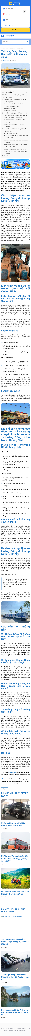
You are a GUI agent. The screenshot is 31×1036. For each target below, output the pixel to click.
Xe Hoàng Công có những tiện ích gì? (16, 149)
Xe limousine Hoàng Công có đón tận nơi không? (17, 141)
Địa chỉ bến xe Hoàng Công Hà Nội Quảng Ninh (15, 121)
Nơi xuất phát (9, 8)
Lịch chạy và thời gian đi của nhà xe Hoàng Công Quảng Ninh (15, 105)
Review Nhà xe (16, 48)
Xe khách (23, 48)
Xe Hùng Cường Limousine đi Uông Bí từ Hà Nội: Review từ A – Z (15, 977)
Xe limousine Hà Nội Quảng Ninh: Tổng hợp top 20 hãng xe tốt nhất (15, 941)
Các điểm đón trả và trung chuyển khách (15, 125)
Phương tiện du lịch (6, 48)
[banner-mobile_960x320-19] (15, 164)
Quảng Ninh (4, 788)
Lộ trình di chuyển (11, 110)
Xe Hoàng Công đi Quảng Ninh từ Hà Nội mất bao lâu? (17, 136)
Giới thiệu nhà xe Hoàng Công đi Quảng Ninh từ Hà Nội (15, 96)
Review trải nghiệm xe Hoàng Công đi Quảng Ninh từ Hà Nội (15, 130)
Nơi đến (7, 14)
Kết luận (6, 156)
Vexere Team (6, 60)
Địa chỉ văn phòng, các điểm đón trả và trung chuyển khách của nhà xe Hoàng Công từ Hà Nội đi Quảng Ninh (15, 115)
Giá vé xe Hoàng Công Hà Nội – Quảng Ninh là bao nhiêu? (16, 145)
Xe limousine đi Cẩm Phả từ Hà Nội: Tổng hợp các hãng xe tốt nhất (14, 1012)
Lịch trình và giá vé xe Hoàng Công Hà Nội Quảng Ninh (14, 101)
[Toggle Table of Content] (26, 92)
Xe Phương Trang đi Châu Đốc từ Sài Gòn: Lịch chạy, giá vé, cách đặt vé (14, 858)
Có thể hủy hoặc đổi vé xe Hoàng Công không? (16, 152)
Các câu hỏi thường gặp (10, 133)
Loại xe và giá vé (10, 108)
